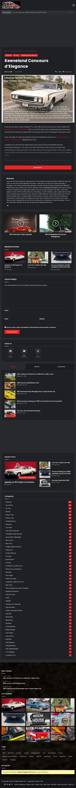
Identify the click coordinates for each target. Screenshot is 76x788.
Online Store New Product (14, 610)
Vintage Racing (10, 521)
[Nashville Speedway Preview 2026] (63, 719)
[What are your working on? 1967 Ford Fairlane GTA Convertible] (10, 404)
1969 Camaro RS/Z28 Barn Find (28, 383)
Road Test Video (11, 578)
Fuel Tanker (9, 633)
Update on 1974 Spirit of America (13, 266)
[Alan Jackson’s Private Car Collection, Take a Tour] (10, 376)
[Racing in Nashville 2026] (44, 483)
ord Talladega (10, 652)
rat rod (55, 756)
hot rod (60, 753)
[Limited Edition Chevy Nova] (38, 705)
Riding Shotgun (10, 629)
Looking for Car (11, 655)
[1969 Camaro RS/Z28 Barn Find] (10, 385)
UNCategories (10, 642)
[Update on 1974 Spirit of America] (15, 257)
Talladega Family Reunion (29, 55)
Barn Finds (47, 784)
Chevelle (8, 613)
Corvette (8, 556)
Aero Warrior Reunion (12, 531)
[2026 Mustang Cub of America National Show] (63, 733)
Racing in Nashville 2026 (60, 480)
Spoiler (70, 756)
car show (18, 753)
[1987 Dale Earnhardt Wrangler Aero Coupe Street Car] (10, 395)
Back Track (9, 540)
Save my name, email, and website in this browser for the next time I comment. (31, 327)
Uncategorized (10, 626)
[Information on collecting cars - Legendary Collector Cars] (10, 5)
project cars (47, 756)
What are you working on (14, 569)
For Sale (8, 562)
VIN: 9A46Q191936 (12, 649)
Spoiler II (5, 759)
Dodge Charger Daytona (13, 546)
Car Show (9, 527)
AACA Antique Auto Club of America (17, 588)
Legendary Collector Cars (35, 781)
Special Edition (10, 607)
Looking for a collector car (14, 566)
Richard (8, 71)
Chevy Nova (10, 636)
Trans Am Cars (10, 594)
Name (7, 310)
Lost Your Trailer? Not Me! (37, 265)
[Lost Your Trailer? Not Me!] (38, 257)
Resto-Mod (9, 617)
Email (7, 319)
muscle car (23, 756)
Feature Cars (10, 518)
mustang (31, 756)
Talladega (13, 759)
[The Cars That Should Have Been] (10, 413)
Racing (8, 511)
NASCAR (8, 639)
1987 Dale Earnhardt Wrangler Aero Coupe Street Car (36, 392)
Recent (36, 367)
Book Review (10, 559)
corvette (26, 753)
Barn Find (9, 543)
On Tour (16, 55)
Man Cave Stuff (62, 784)
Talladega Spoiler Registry (14, 163)
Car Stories (9, 505)
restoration (63, 756)
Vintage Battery (11, 645)
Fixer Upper (9, 575)
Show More (38, 167)
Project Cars (10, 515)
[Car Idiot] (38, 734)
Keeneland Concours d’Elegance (16, 129)
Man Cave (9, 585)
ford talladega (52, 753)
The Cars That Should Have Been (28, 411)
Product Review (11, 553)
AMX (4, 753)
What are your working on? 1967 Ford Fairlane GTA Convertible (39, 401)
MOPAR (8, 601)
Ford (44, 753)
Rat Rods (8, 572)
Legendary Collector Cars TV (15, 582)
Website (42, 319)
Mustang (8, 623)
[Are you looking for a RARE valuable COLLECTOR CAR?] (61, 257)
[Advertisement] (38, 31)
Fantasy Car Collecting (13, 604)
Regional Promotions (12, 591)
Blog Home (9, 620)
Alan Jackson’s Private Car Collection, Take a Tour (35, 374)
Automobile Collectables (13, 537)
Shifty (8, 598)
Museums (9, 524)
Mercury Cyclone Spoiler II (10, 756)
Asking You (9, 550)
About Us (71, 784)
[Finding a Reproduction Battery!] (13, 733)
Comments (61, 367)
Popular (13, 367)
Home (8, 51)
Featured (13, 51)
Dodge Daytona (35, 753)
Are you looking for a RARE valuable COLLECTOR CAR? (60, 266)
